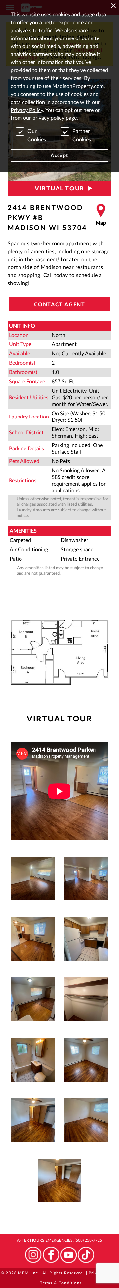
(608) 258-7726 (88, 1240)
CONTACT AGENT (59, 304)
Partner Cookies (81, 135)
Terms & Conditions (61, 1283)
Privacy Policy (27, 110)
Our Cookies (36, 135)
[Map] (101, 218)
